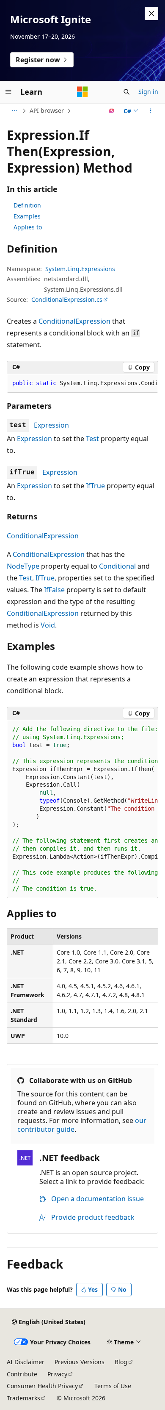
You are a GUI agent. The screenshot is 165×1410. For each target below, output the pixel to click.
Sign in (148, 92)
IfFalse (54, 589)
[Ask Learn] (112, 110)
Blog (121, 1362)
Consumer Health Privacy (42, 1386)
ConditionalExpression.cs (66, 299)
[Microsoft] (82, 91)
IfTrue (95, 485)
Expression (51, 425)
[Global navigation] (8, 91)
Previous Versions (79, 1362)
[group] (82, 383)
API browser (47, 110)
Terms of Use (112, 1386)
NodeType (23, 566)
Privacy (57, 1374)
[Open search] (126, 91)
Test (92, 438)
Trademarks (23, 1398)
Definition (27, 205)
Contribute (22, 1374)
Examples (27, 216)
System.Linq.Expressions (80, 269)
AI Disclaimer (25, 1362)
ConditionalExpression (74, 321)
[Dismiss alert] (151, 13)
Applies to (28, 227)
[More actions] (150, 110)
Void (48, 625)
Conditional (117, 566)
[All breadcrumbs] (14, 110)
